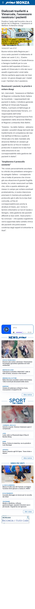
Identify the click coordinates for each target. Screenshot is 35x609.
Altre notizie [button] (28, 395)
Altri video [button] (28, 512)
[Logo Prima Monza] (17, 2)
